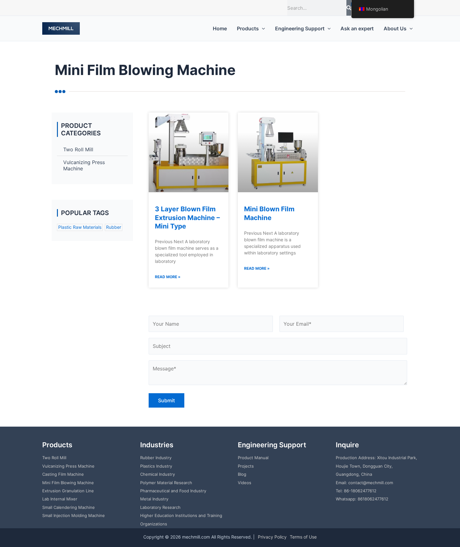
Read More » (168, 276)
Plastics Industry (156, 466)
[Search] (348, 8)
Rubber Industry (155, 457)
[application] (262, 28)
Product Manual (253, 457)
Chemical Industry (157, 474)
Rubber (113, 227)
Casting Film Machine (63, 474)
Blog (242, 474)
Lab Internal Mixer (59, 498)
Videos (244, 482)
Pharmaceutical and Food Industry (173, 490)
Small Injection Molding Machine (73, 515)
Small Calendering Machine (68, 507)
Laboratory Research (160, 507)
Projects (246, 466)
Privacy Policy (272, 536)
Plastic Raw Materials (79, 227)
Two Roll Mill (78, 149)
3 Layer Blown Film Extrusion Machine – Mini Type (187, 217)
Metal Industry (154, 498)
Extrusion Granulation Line (68, 490)
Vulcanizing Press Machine (84, 165)
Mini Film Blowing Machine (68, 482)
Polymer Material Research (166, 482)
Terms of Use (303, 536)
